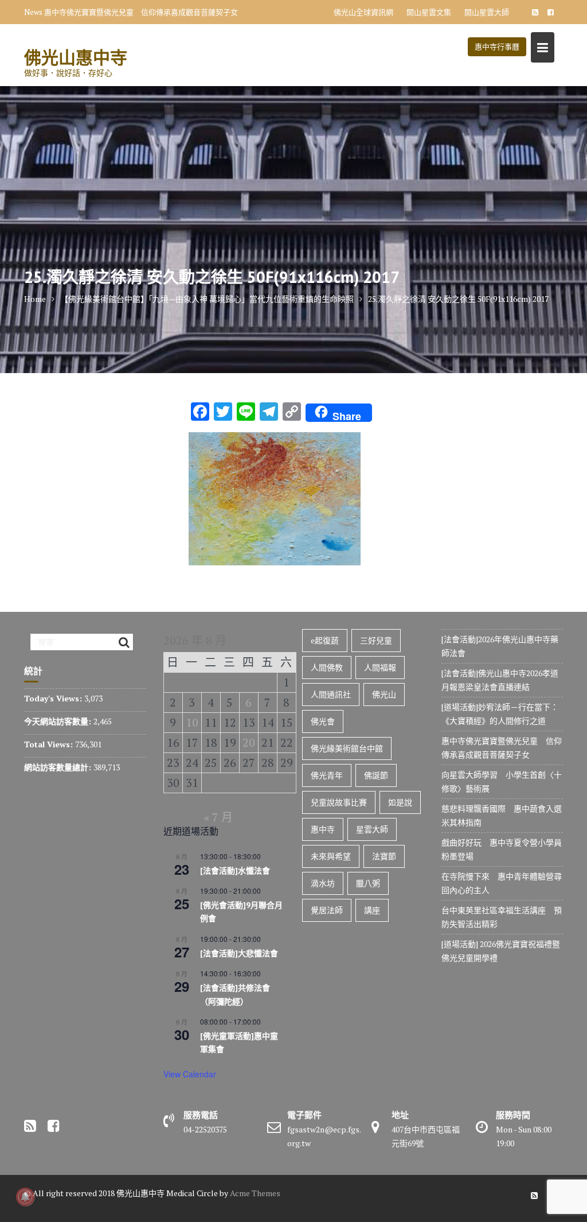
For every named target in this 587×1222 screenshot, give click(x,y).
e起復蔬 (325, 640)
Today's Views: (54, 698)
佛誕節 (376, 775)
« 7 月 (218, 817)
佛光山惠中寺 (75, 57)
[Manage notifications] (25, 1197)
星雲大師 (372, 829)
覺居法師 (327, 910)
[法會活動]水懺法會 (235, 871)
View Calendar (189, 1074)
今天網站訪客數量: (58, 721)
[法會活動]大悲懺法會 (239, 953)
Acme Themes (255, 1193)
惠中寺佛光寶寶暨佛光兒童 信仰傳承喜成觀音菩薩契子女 (141, 12)
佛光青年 (327, 775)
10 (192, 722)
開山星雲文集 (428, 12)
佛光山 (384, 694)
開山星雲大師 (486, 12)
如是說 (400, 802)
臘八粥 (368, 883)
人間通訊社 (331, 694)
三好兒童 (376, 640)
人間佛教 (327, 667)
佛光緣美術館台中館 (347, 748)
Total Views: (49, 744)
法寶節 (384, 856)
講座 (372, 910)
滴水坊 (323, 883)
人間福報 (380, 667)
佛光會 (323, 721)
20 (248, 742)
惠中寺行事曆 (497, 46)
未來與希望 (331, 856)
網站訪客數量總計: (58, 767)
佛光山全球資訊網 (363, 12)
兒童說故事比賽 (339, 802)
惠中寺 (323, 829)
